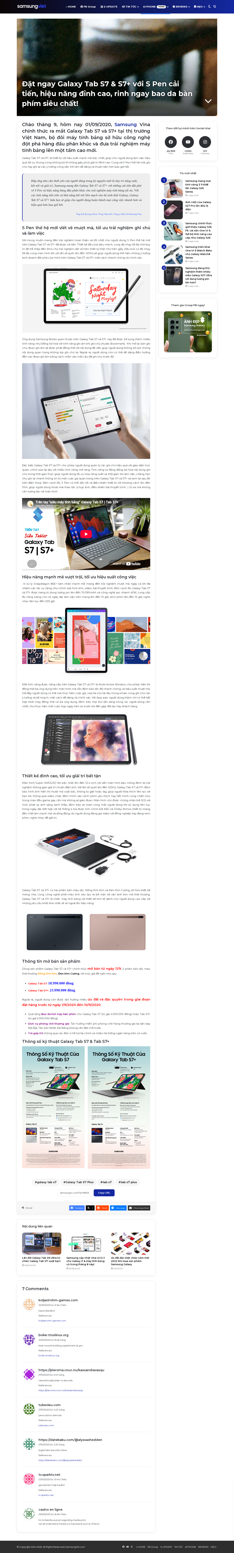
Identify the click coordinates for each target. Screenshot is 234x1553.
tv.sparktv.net (49, 1475)
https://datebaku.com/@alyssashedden (70, 1440)
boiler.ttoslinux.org (54, 1335)
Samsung (126, 124)
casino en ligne (51, 1509)
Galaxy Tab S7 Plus (80, 1182)
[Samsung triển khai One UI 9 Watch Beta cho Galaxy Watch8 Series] (173, 254)
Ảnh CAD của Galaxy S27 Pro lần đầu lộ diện (198, 206)
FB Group (89, 6)
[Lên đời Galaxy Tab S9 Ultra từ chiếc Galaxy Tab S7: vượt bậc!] (41, 1244)
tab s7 (107, 1182)
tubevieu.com (50, 1405)
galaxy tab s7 (47, 1182)
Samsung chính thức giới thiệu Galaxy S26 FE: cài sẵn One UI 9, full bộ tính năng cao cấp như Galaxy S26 (198, 230)
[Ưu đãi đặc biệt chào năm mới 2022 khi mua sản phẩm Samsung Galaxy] (130, 1244)
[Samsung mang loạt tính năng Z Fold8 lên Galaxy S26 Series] (173, 188)
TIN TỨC (130, 6)
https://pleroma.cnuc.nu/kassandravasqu (71, 1370)
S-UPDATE (110, 6)
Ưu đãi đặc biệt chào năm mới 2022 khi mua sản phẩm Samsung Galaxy (130, 1261)
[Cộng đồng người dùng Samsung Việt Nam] (31, 7)
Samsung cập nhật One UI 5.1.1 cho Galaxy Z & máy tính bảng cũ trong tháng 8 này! (85, 1261)
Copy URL (104, 1192)
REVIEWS (181, 6)
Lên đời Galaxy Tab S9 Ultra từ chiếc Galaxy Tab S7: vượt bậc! (41, 1259)
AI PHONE (154, 6)
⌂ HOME (71, 6)
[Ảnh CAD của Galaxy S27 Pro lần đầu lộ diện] (173, 209)
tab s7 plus (129, 1182)
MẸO (199, 6)
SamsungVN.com (75, 1546)
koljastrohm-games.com (58, 1300)
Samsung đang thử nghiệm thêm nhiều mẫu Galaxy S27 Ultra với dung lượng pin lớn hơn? (198, 275)
